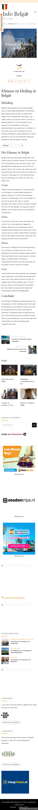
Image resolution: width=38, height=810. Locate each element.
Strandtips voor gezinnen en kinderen (21, 661)
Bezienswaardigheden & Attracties (22, 639)
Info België (15, 14)
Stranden (14, 657)
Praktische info (19, 38)
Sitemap (13, 807)
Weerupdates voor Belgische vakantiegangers (21, 652)
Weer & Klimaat (16, 648)
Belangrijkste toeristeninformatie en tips (27, 381)
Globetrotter (19, 71)
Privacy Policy (19, 805)
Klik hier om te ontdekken (11, 722)
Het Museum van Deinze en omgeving (20, 642)
